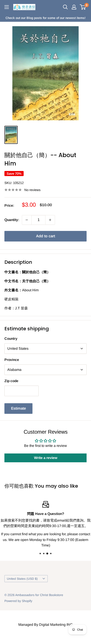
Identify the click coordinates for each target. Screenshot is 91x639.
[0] (83, 7)
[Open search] (65, 7)
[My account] (74, 7)
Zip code (11, 381)
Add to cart (45, 236)
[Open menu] (6, 7)
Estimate (18, 408)
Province (11, 360)
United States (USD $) (22, 578)
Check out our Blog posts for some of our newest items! (45, 18)
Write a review (45, 458)
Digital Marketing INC (56, 624)
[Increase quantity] (50, 220)
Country (10, 338)
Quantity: (11, 220)
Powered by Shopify (18, 601)
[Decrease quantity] (26, 220)
